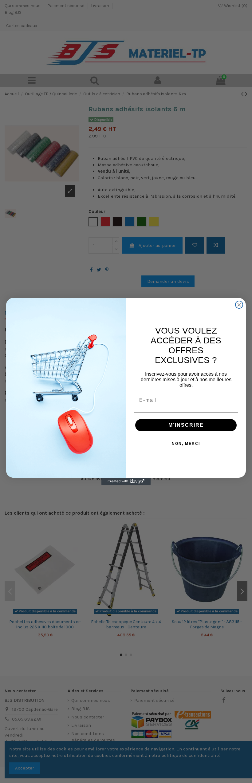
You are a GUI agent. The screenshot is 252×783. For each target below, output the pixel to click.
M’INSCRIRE (186, 425)
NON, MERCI (186, 443)
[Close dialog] (239, 304)
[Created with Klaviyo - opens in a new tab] (126, 481)
